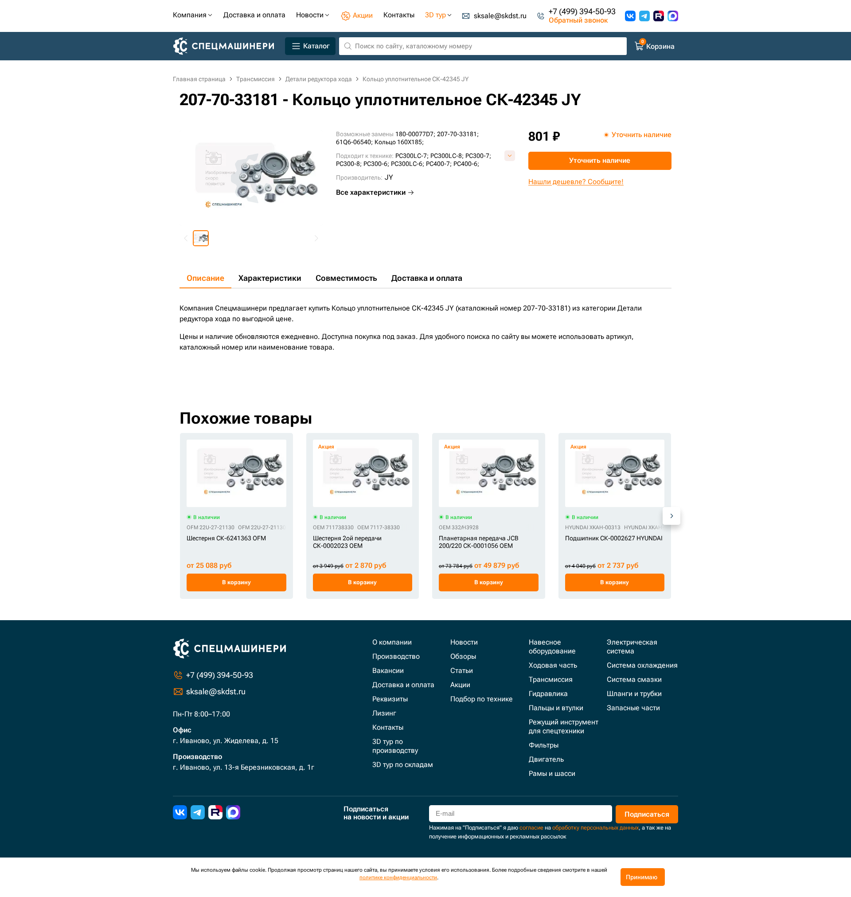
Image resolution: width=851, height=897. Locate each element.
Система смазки (634, 679)
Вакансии (388, 670)
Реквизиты (390, 699)
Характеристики (269, 278)
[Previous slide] (186, 238)
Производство (396, 656)
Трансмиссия (551, 679)
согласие (531, 827)
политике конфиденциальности (398, 877)
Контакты (387, 727)
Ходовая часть (553, 665)
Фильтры (543, 745)
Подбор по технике (481, 699)
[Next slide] (316, 238)
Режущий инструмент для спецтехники (563, 726)
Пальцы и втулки (556, 708)
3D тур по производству (395, 746)
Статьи (461, 670)
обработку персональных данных (595, 827)
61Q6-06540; (354, 142)
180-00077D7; (415, 134)
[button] (201, 238)
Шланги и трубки (634, 693)
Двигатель (546, 759)
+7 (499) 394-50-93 (582, 11)
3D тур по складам (402, 764)
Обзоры (463, 656)
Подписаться (647, 814)
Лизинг (384, 713)
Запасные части (633, 708)
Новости (464, 642)
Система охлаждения (642, 665)
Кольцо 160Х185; (399, 142)
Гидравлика (548, 693)
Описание (205, 278)
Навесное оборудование (552, 646)
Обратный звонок (578, 20)
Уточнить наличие (599, 160)
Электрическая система (632, 646)
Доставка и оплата (426, 278)
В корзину (236, 582)
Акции (460, 685)
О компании (392, 642)
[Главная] (227, 46)
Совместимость (346, 278)
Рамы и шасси (552, 773)
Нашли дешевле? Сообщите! (576, 181)
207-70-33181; (458, 134)
